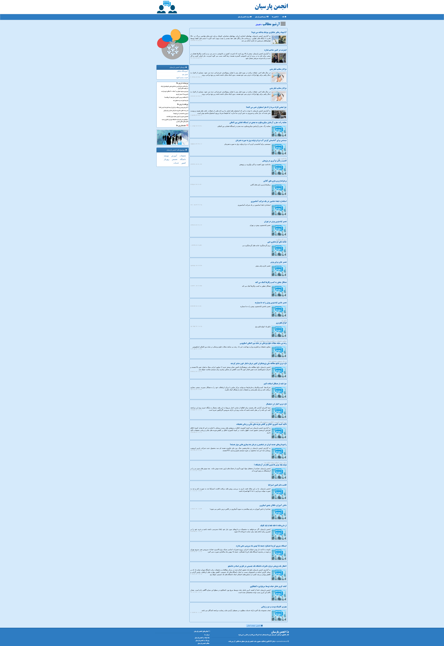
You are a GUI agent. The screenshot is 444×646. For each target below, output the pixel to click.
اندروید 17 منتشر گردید (182, 94)
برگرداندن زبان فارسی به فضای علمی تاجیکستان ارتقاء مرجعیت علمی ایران (174, 87)
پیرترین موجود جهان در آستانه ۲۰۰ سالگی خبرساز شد (174, 91)
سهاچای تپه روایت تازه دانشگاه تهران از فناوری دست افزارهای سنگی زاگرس (175, 120)
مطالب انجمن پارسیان (203, 643)
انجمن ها (274, 17)
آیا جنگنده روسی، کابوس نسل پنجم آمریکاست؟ (176, 97)
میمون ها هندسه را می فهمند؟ (180, 113)
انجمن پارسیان (271, 7)
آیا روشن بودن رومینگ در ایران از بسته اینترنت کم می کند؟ (173, 107)
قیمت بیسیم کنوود (182, 77)
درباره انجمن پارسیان (244, 17)
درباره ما (206, 635)
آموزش (174, 156)
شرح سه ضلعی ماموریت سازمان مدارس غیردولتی (175, 110)
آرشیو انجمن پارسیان (261, 17)
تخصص (174, 159)
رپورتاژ (166, 159)
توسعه (166, 156)
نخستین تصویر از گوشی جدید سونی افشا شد (177, 116)
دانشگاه (183, 159)
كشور (183, 163)
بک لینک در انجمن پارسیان (202, 638)
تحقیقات (182, 156)
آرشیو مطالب (271, 24)
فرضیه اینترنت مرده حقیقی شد (180, 100)
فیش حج (185, 74)
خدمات (176, 163)
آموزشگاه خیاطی (182, 71)
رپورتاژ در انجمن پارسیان (202, 640)
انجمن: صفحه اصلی (254, 625)
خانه (283, 17)
